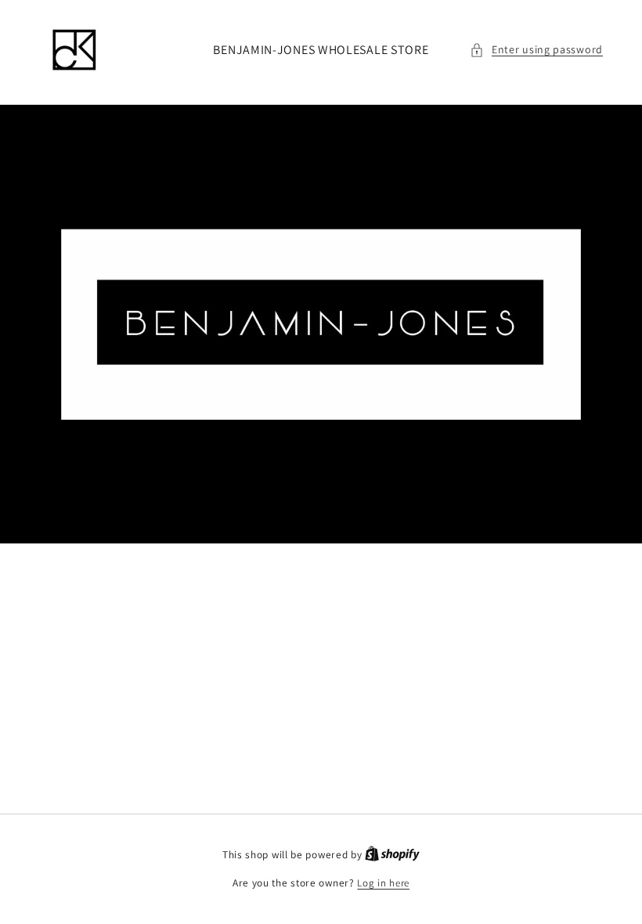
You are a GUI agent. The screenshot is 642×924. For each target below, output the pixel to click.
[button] (536, 50)
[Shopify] (392, 854)
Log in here (383, 883)
